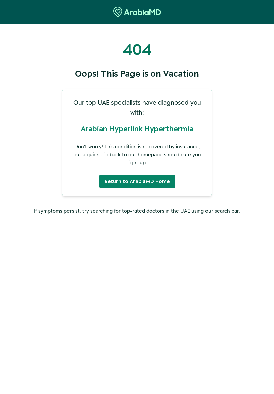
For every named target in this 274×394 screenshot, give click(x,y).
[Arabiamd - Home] (137, 12)
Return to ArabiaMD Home (137, 181)
